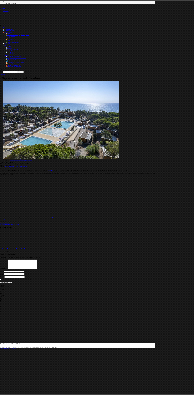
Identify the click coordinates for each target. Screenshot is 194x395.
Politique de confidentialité (15, 343)
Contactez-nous (6, 2)
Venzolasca (2, 74)
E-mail (2, 274)
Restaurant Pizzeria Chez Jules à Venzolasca (13, 249)
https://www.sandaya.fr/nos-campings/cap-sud (21, 160)
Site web (2, 277)
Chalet (1, 223)
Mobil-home (6, 223)
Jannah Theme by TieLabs (50, 347)
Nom (1, 271)
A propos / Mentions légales (9, 3)
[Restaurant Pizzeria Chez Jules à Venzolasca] (15, 245)
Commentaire (3, 268)
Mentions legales (4, 343)
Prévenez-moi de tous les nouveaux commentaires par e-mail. (16, 279)
